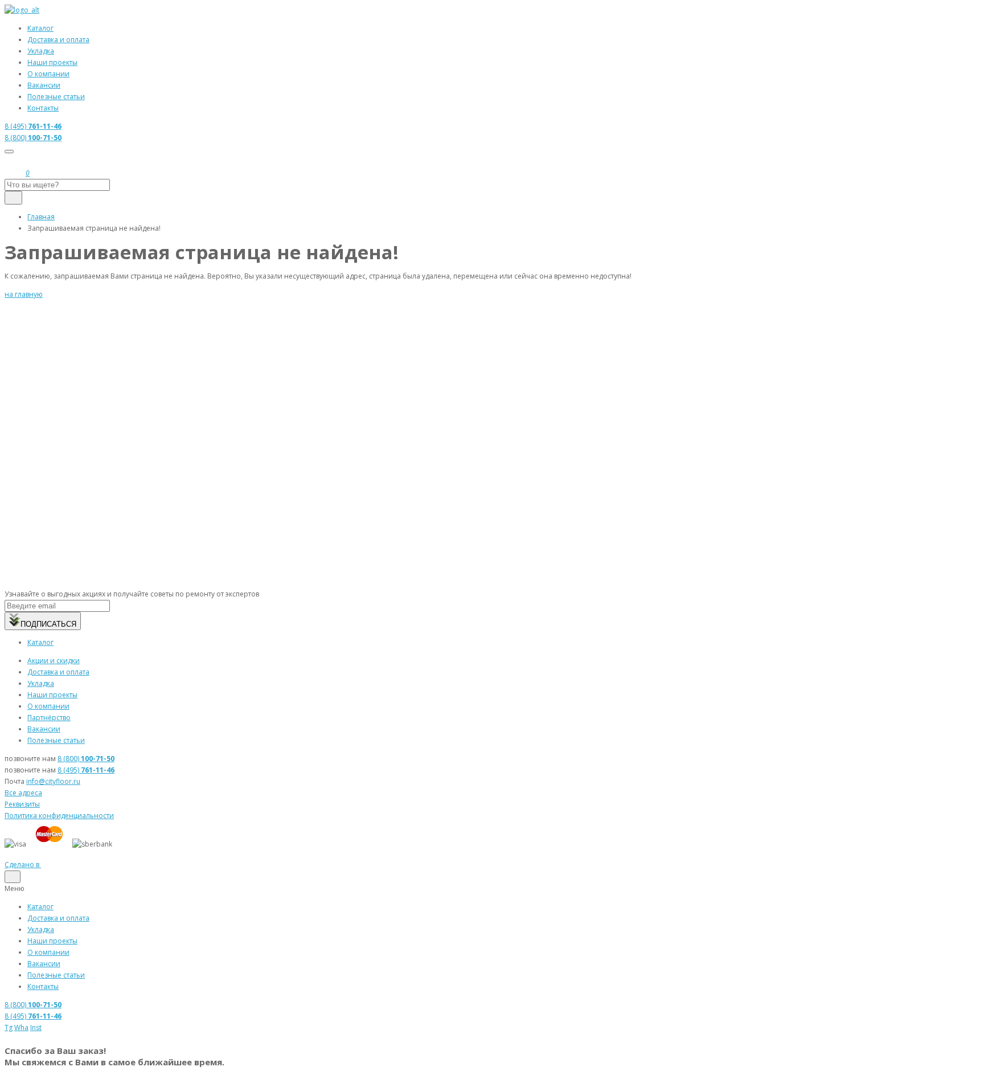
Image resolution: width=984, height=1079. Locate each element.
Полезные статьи (56, 96)
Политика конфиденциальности (59, 815)
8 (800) (33, 137)
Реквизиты (22, 804)
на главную (24, 294)
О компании (48, 74)
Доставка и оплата (58, 39)
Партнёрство (49, 717)
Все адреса (23, 793)
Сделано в (23, 864)
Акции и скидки (53, 660)
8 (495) (33, 126)
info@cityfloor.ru (53, 781)
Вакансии (43, 85)
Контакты (43, 108)
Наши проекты (52, 62)
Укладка (40, 51)
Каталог (40, 28)
